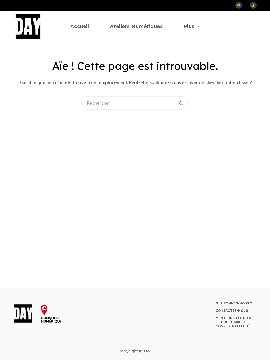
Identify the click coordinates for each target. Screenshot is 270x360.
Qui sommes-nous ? (234, 303)
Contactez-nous (232, 311)
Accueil (79, 26)
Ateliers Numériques (136, 26)
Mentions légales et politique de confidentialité (233, 322)
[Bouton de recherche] (181, 103)
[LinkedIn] (253, 5)
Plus (189, 26)
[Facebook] (238, 5)
